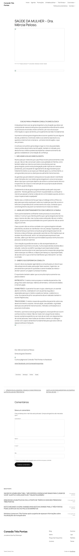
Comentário (18, 418)
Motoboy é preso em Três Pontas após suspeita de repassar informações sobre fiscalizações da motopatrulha (32, 514)
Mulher (41, 63)
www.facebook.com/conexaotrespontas (29, 363)
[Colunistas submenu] (74, 2)
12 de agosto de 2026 (72, 507)
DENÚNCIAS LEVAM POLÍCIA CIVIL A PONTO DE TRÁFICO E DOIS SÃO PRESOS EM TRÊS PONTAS (32, 501)
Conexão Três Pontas (9, 4)
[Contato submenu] (74, 5)
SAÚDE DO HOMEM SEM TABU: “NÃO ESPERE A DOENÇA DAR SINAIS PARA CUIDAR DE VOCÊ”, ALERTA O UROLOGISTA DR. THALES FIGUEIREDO (34, 494)
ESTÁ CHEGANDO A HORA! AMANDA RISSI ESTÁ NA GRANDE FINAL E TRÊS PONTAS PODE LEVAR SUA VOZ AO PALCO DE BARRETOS (33, 508)
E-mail (16, 446)
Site (16, 453)
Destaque (37, 63)
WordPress (72, 551)
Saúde (45, 63)
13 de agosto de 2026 (72, 494)
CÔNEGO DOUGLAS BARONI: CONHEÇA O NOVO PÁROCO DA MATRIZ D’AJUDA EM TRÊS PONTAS (22, 391)
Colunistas (31, 63)
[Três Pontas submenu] (65, 2)
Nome (16, 438)
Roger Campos (23, 63)
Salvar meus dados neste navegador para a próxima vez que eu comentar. (33, 460)
